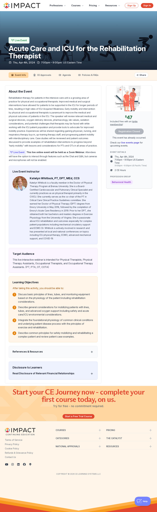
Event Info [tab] (20, 75)
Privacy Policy (12, 444)
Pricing (93, 5)
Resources (111, 5)
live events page (130, 142)
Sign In (147, 5)
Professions (56, 5)
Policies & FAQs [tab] (90, 75)
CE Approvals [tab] (44, 75)
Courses (75, 5)
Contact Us (10, 457)
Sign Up (131, 5)
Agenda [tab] (67, 75)
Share (143, 75)
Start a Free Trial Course (78, 416)
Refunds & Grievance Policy (19, 452)
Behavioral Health (121, 182)
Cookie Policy (12, 448)
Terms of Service (13, 440)
